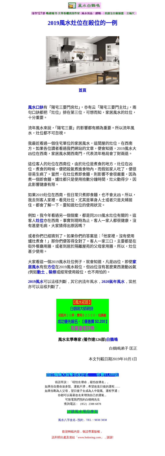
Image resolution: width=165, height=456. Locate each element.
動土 (43, 272)
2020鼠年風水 (113, 281)
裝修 (52, 272)
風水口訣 (36, 107)
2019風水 (36, 281)
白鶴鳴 (112, 339)
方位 (51, 267)
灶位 (40, 221)
